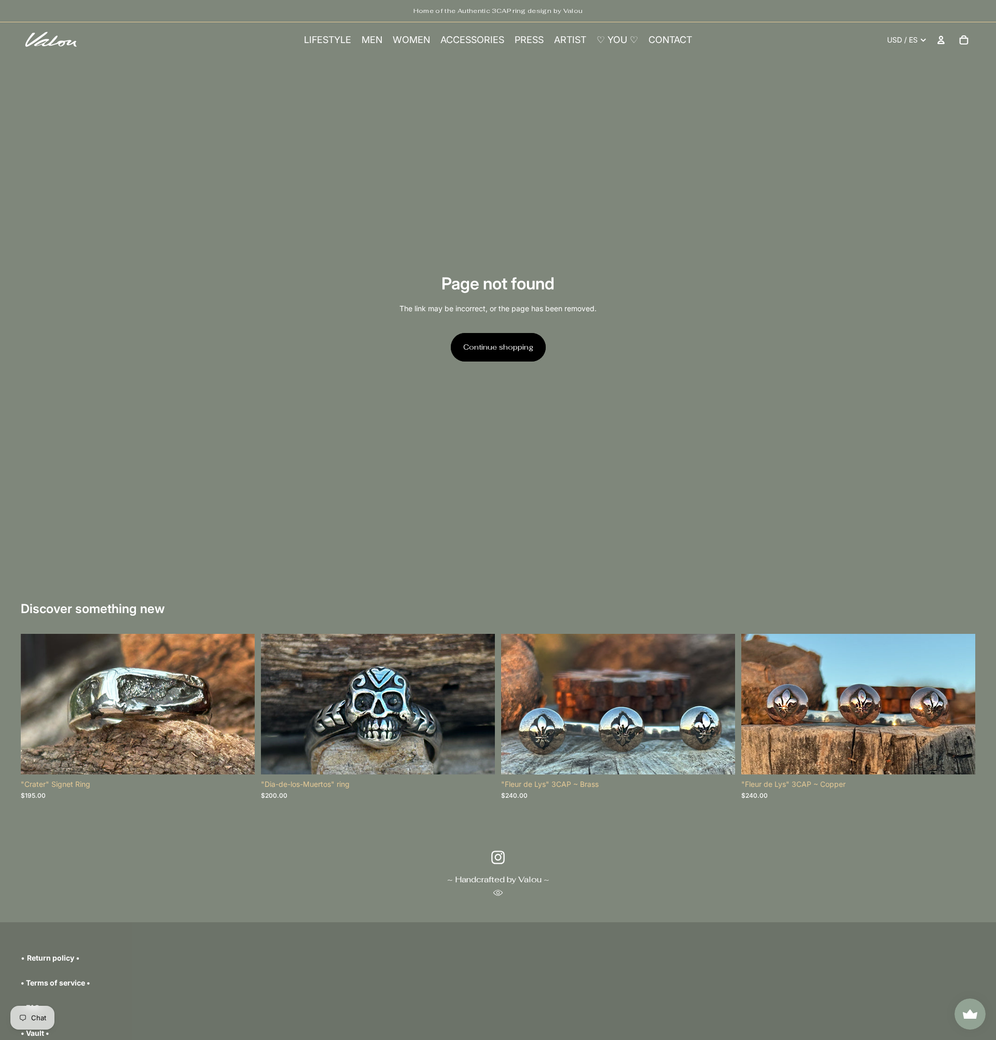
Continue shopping (498, 347)
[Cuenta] (941, 40)
